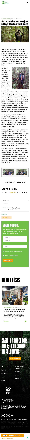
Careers (17, 375)
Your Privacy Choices (14, 435)
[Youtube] (5, 415)
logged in (12, 192)
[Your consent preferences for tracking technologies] (27, 437)
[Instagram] (8, 415)
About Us (3, 370)
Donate (3, 380)
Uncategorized (5, 18)
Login (2, 377)
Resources (18, 378)
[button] (27, 2)
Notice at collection (7, 438)
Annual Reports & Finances (20, 367)
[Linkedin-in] (12, 415)
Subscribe (8, 261)
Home (2, 366)
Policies (17, 371)
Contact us (4, 373)
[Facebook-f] (2, 415)
